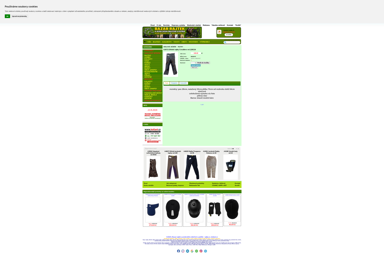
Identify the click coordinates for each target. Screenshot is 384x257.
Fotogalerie (174, 83)
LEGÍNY (147, 57)
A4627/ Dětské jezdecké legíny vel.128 (172, 152)
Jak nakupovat (171, 183)
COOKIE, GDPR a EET (219, 185)
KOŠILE (147, 63)
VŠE (149, 42)
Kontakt (230, 25)
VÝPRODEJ (205, 42)
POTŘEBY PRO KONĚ (152, 91)
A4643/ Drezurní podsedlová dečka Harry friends (152, 195)
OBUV (184, 42)
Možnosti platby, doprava (175, 185)
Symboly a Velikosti (218, 183)
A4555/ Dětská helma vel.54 (232, 195)
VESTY (177, 42)
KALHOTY (167, 42)
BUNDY (147, 68)
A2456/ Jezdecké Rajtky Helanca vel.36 (211, 152)
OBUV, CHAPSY (150, 70)
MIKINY (147, 66)
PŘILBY (147, 75)
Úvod (152, 25)
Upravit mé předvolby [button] (19, 16)
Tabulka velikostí (218, 25)
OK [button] (7, 16)
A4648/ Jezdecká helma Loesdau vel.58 (172, 195)
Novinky (166, 25)
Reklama (206, 25)
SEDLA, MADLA (150, 95)
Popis (166, 83)
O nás (159, 25)
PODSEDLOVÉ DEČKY (153, 93)
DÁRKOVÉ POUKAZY (152, 100)
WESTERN (193, 42)
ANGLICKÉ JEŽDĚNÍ (152, 53)
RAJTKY (156, 42)
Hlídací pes (194, 67)
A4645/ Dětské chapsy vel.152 (214, 195)
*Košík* (238, 25)
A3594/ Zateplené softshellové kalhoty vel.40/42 (153, 153)
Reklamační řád (194, 185)
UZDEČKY (148, 96)
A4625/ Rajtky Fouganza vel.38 (192, 152)
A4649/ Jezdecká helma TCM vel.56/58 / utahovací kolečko (194, 195)
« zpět (202, 104)
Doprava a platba (179, 25)
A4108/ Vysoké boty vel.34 (230, 152)
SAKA (146, 61)
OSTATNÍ (147, 77)
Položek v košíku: (229, 32)
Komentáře (183, 83)
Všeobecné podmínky (196, 183)
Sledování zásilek (194, 25)
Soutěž (237, 185)
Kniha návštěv (149, 185)
